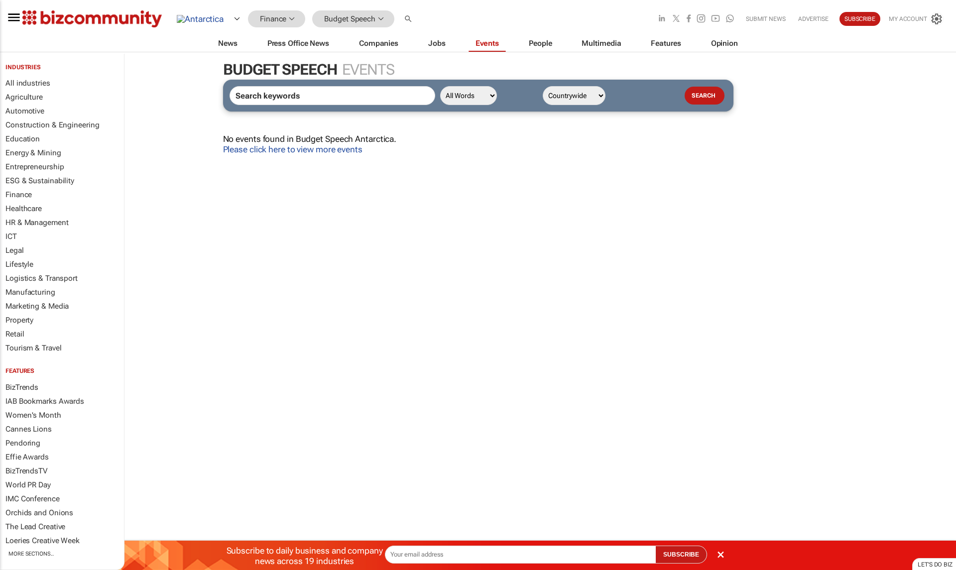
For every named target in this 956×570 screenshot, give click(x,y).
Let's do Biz (935, 564)
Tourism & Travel (33, 347)
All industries (27, 83)
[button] (409, 19)
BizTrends (21, 387)
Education (22, 138)
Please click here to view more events (292, 149)
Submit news (766, 18)
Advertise (813, 18)
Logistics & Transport (41, 278)
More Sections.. (31, 554)
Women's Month (33, 415)
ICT (11, 236)
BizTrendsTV (26, 470)
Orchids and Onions (39, 512)
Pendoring (22, 443)
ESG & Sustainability (39, 180)
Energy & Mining (33, 152)
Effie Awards (27, 457)
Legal (14, 250)
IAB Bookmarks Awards (44, 401)
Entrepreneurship (34, 166)
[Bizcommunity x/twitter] (676, 19)
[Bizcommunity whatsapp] (730, 19)
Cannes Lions (28, 429)
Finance (18, 194)
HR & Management (37, 222)
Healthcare (23, 208)
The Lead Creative (35, 526)
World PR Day (28, 484)
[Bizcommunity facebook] (689, 19)
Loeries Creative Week (42, 540)
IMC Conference (32, 498)
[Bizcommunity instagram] (701, 19)
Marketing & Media (37, 306)
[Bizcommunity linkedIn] (662, 19)
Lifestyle (19, 264)
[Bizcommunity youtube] (715, 19)
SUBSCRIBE (681, 554)
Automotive (24, 111)
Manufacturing (30, 292)
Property (19, 320)
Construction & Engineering (52, 124)
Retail (14, 334)
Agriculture (24, 97)
